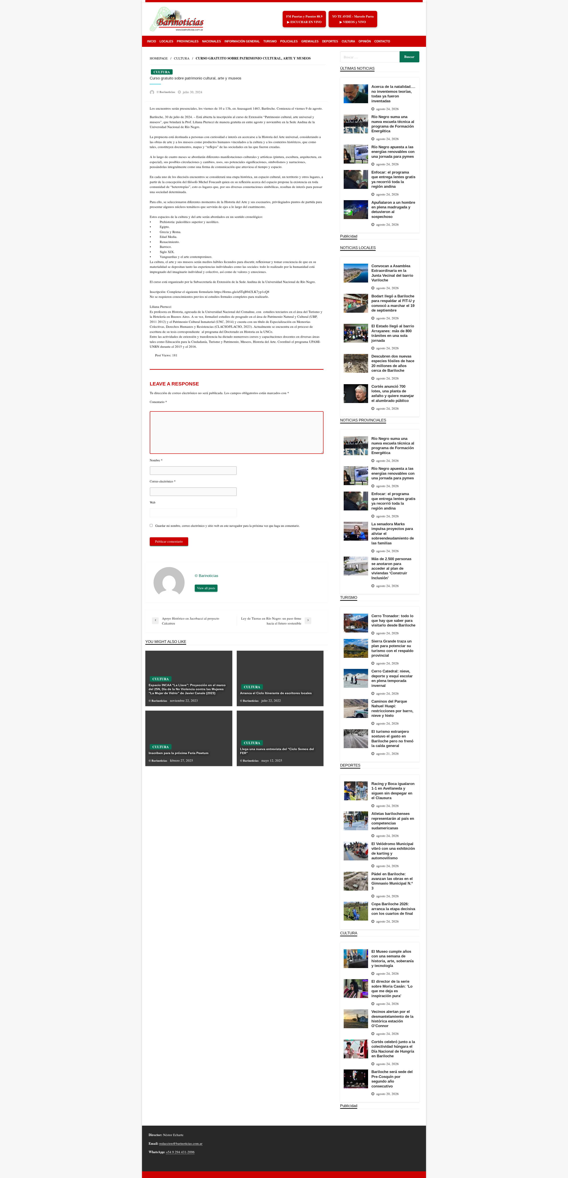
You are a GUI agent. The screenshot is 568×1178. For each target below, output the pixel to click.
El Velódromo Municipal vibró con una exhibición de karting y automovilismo (393, 851)
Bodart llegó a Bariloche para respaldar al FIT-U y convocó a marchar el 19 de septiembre (393, 303)
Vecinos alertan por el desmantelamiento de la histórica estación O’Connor (392, 1019)
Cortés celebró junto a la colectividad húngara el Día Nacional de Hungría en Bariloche (393, 1049)
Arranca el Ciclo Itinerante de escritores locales (276, 693)
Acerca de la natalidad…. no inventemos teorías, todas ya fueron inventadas (393, 94)
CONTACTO (382, 41)
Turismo (270, 41)
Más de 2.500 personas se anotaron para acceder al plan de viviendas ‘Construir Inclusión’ (391, 568)
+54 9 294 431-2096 (180, 1152)
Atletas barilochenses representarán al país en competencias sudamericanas (392, 821)
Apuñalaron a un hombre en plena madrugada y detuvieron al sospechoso (393, 209)
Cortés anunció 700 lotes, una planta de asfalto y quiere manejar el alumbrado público (392, 393)
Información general (242, 41)
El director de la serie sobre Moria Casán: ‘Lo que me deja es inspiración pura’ (391, 988)
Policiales (289, 41)
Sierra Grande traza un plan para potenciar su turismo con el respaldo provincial (392, 648)
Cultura (348, 41)
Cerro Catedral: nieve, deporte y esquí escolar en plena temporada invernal (392, 678)
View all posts (206, 588)
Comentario (158, 401)
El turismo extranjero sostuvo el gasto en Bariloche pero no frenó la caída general (392, 738)
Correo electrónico (163, 481)
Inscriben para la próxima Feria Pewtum (178, 753)
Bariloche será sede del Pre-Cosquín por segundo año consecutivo (392, 1079)
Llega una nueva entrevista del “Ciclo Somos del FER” (277, 751)
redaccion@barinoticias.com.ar (180, 1143)
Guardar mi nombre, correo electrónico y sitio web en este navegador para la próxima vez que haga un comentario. (227, 526)
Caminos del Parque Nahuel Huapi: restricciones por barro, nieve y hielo (392, 708)
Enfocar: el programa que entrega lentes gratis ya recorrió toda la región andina (393, 179)
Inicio (151, 41)
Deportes (330, 41)
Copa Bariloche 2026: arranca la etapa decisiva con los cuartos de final (393, 908)
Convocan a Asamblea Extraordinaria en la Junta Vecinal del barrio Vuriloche (392, 273)
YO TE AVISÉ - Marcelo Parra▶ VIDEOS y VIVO (353, 19)
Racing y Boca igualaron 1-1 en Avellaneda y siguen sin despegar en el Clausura (392, 791)
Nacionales (211, 41)
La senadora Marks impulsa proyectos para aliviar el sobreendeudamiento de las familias (392, 533)
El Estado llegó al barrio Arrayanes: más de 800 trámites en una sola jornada (392, 333)
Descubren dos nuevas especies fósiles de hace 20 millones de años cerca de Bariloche (392, 363)
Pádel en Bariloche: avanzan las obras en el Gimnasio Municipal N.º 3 (392, 881)
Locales (166, 41)
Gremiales (310, 41)
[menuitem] (151, 41)
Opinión (365, 41)
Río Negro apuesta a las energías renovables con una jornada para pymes (392, 151)
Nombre (156, 460)
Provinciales (188, 41)
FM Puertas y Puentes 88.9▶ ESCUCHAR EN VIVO (304, 19)
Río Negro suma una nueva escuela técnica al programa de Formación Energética (392, 124)
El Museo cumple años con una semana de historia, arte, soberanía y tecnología (392, 958)
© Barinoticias (166, 92)
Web (152, 502)
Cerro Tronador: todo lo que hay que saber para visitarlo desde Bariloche (393, 620)
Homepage (159, 58)
